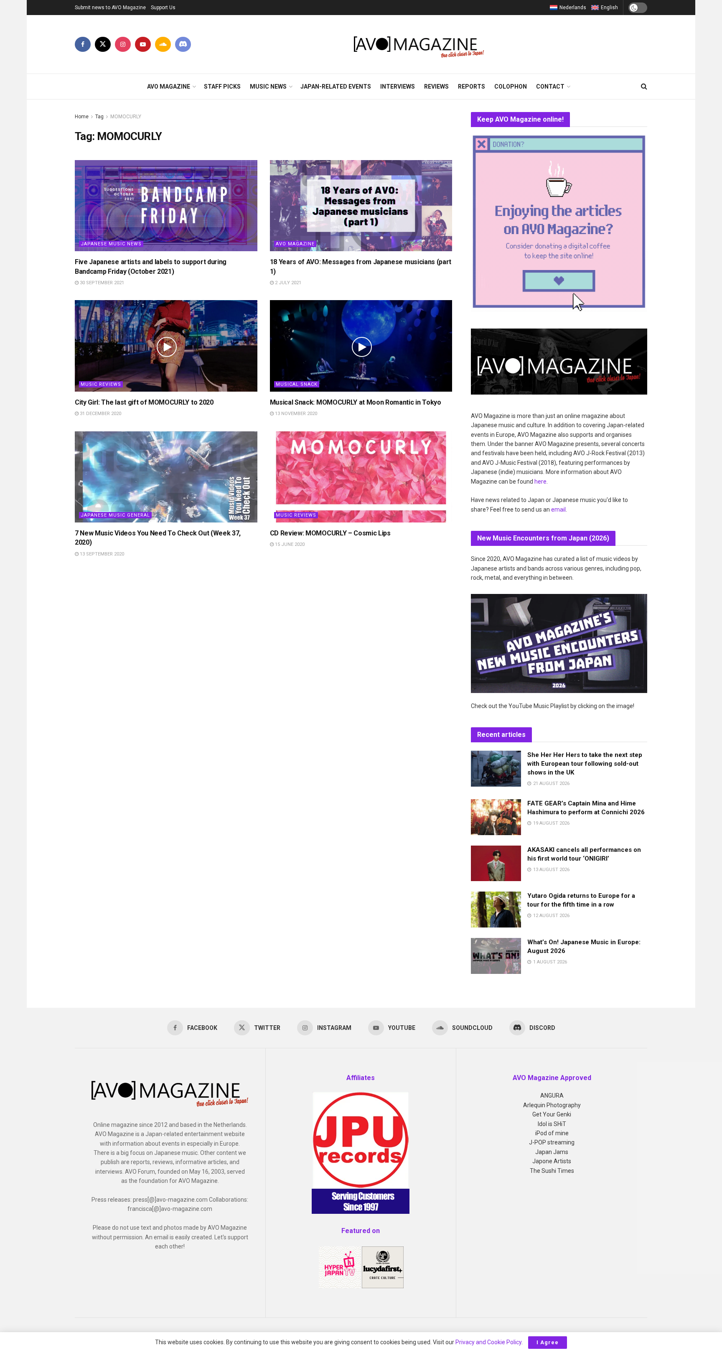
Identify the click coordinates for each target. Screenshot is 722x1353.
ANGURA (552, 1095)
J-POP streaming (552, 1142)
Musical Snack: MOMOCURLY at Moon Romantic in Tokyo (355, 402)
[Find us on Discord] (183, 44)
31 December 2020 (100, 413)
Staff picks (222, 86)
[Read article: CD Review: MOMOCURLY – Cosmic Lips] (361, 476)
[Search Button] (644, 86)
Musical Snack (297, 384)
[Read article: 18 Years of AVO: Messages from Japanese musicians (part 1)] (361, 205)
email (558, 509)
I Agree (547, 1342)
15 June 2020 (289, 544)
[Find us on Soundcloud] (163, 44)
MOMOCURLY (125, 117)
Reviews (436, 86)
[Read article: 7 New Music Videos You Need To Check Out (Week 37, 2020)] (166, 476)
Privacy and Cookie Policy (488, 1342)
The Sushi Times (552, 1170)
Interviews (397, 86)
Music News (268, 86)
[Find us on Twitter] (103, 44)
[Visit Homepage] (419, 44)
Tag (99, 117)
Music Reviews (101, 384)
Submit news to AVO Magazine (110, 7)
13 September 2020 (101, 554)
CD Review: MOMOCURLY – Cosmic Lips (330, 533)
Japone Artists (551, 1161)
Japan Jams (551, 1152)
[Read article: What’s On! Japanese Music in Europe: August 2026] (496, 956)
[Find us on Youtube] (143, 44)
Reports (471, 86)
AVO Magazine (168, 86)
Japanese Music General (115, 515)
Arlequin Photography (552, 1105)
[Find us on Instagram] (123, 44)
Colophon (510, 86)
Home (82, 117)
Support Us (163, 7)
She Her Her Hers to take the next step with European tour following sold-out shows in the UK (584, 763)
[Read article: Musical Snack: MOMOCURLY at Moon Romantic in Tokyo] (361, 345)
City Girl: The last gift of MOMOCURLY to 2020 (144, 402)
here (540, 481)
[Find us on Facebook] (83, 44)
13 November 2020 (295, 413)
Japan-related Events (335, 86)
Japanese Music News (111, 244)
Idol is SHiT (552, 1124)
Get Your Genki (551, 1114)
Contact (550, 86)
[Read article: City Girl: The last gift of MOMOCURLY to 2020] (166, 345)
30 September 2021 (101, 282)
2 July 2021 (287, 282)
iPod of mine (552, 1133)
